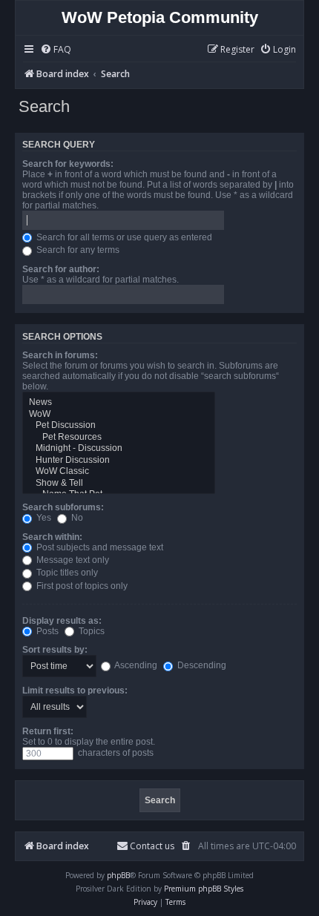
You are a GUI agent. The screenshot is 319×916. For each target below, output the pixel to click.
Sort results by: (55, 650)
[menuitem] (55, 50)
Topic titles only (66, 572)
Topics (90, 631)
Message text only (71, 560)
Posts (46, 631)
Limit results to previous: (75, 690)
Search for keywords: (68, 164)
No (76, 518)
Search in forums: (60, 355)
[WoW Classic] (118, 472)
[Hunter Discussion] (118, 461)
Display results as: (62, 621)
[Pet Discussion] (118, 426)
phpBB (118, 875)
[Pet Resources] (118, 438)
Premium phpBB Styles (203, 888)
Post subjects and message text (98, 547)
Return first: (47, 731)
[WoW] (118, 415)
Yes (42, 518)
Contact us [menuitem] (152, 846)
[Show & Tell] (118, 484)
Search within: (52, 537)
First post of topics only (81, 586)
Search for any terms (76, 250)
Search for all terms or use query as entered (123, 237)
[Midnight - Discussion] (118, 449)
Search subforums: (63, 507)
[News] (118, 403)
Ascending (135, 665)
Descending (200, 665)
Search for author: (60, 269)
